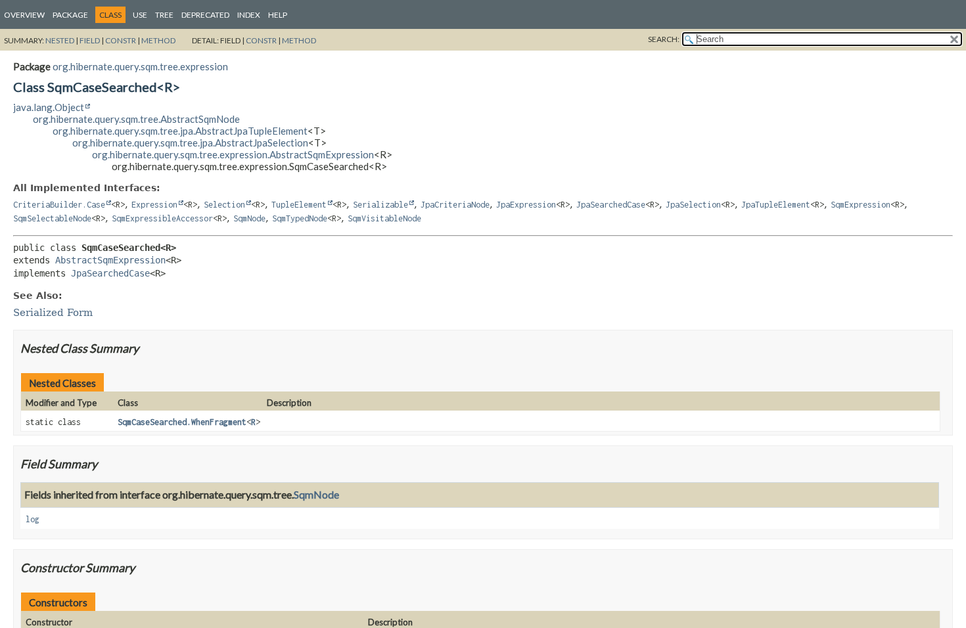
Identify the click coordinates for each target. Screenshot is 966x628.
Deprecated (205, 15)
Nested (59, 40)
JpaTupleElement (775, 205)
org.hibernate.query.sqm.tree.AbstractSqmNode (136, 119)
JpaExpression (526, 205)
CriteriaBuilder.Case (59, 205)
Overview (24, 15)
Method (158, 40)
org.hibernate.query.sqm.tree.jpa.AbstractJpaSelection (190, 142)
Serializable (380, 205)
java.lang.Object (48, 107)
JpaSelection (693, 205)
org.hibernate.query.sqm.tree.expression (140, 66)
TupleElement (299, 205)
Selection (224, 205)
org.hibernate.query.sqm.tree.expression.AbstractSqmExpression (233, 154)
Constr (120, 40)
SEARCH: (663, 39)
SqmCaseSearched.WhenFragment (182, 422)
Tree (164, 15)
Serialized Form (53, 313)
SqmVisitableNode (384, 218)
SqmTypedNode (299, 218)
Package (70, 15)
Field (90, 40)
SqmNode (249, 218)
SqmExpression (860, 205)
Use (140, 15)
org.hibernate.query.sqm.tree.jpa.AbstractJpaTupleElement (180, 131)
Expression (154, 205)
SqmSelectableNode (52, 218)
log (32, 519)
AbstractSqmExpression (110, 260)
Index (248, 15)
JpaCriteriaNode (455, 205)
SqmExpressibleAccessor (162, 218)
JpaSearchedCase (610, 205)
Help (277, 15)
